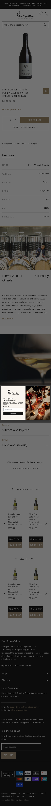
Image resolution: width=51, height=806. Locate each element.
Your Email (6, 406)
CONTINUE (13, 413)
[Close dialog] (48, 387)
